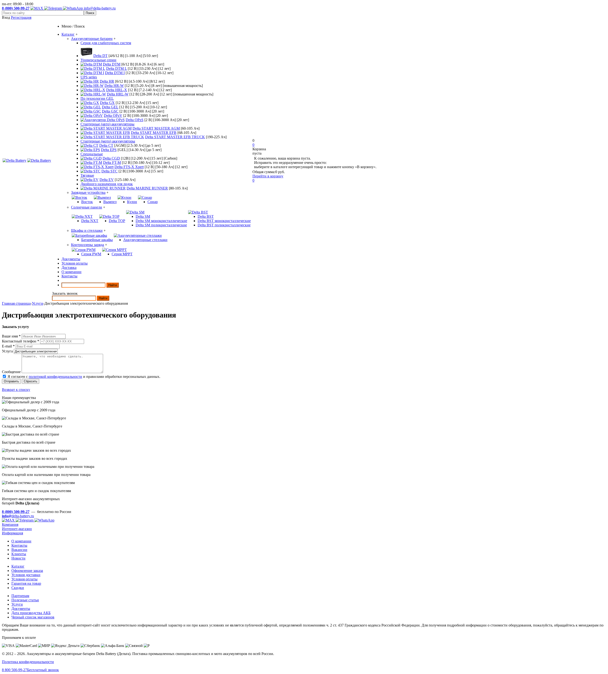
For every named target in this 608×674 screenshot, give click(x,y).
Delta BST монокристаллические (224, 221)
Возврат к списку (16, 390)
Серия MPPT (122, 254)
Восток (87, 202)
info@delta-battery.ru (100, 8)
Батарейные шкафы (97, 240)
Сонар (152, 202)
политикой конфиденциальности (55, 377)
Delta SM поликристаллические (161, 225)
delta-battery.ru (18, 516)
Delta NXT (89, 221)
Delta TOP (117, 221)
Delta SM (143, 216)
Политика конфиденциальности (28, 662)
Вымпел (110, 202)
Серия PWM (91, 254)
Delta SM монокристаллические (161, 221)
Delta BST (206, 216)
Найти (112, 285)
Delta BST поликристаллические (224, 225)
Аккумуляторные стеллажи (145, 240)
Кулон (132, 202)
